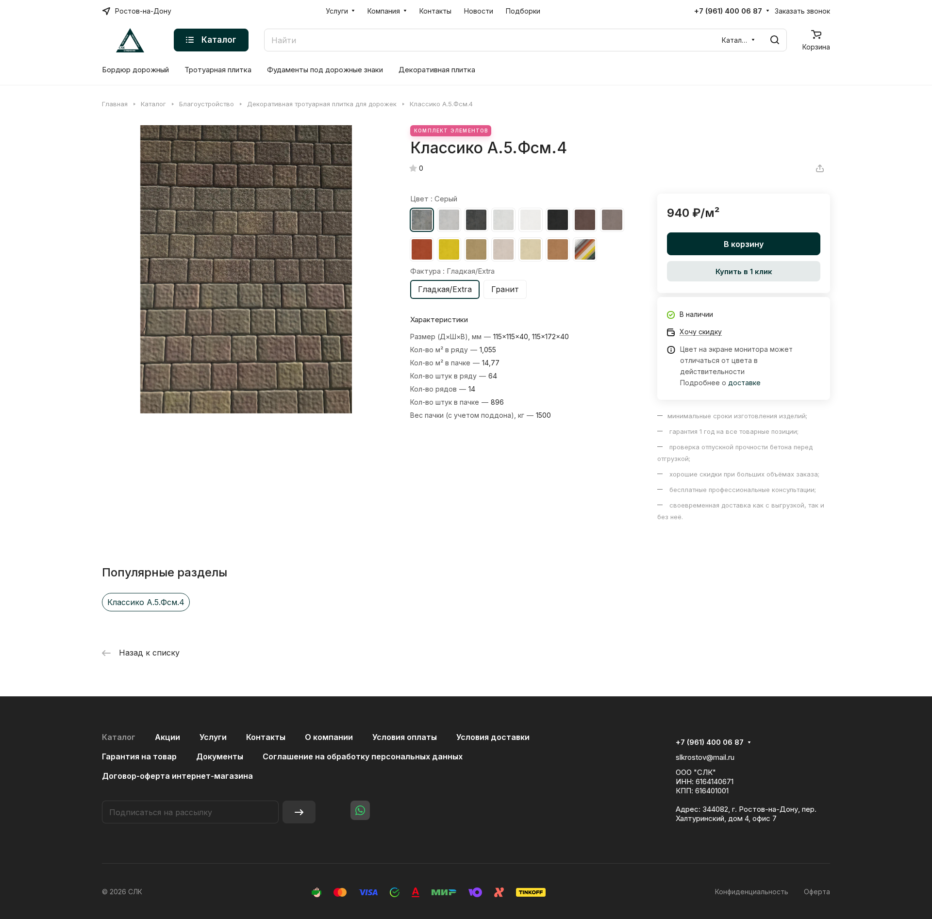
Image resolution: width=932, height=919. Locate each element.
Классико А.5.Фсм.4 (145, 602)
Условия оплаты (404, 737)
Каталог (118, 737)
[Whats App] (360, 810)
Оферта (817, 891)
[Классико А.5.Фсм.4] (246, 269)
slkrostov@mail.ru (705, 757)
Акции (167, 737)
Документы (219, 756)
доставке (744, 382)
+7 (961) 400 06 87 (728, 11)
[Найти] (775, 40)
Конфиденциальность (751, 891)
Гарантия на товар (139, 756)
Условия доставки (493, 737)
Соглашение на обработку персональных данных (363, 756)
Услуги (213, 737)
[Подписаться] (299, 812)
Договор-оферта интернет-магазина (177, 776)
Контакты (265, 737)
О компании (329, 737)
